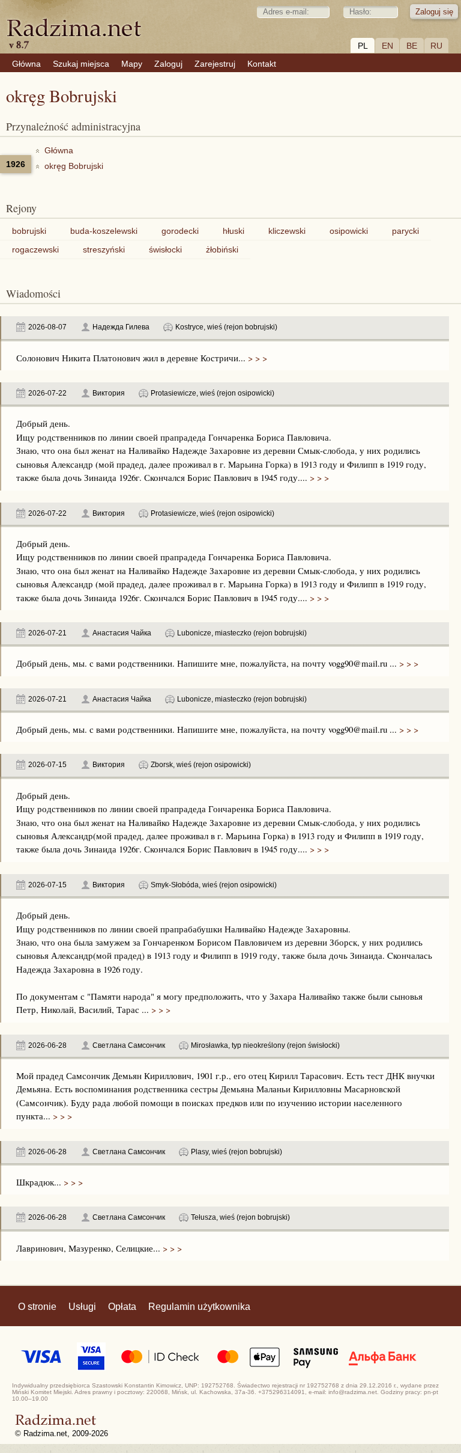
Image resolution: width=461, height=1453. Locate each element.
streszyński (104, 249)
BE (411, 45)
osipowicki (349, 231)
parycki (405, 231)
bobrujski (29, 231)
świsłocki (165, 249)
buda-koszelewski (103, 231)
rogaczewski (35, 249)
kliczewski (287, 231)
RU (436, 45)
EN (387, 45)
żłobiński (222, 249)
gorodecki (180, 231)
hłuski (233, 231)
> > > (256, 358)
